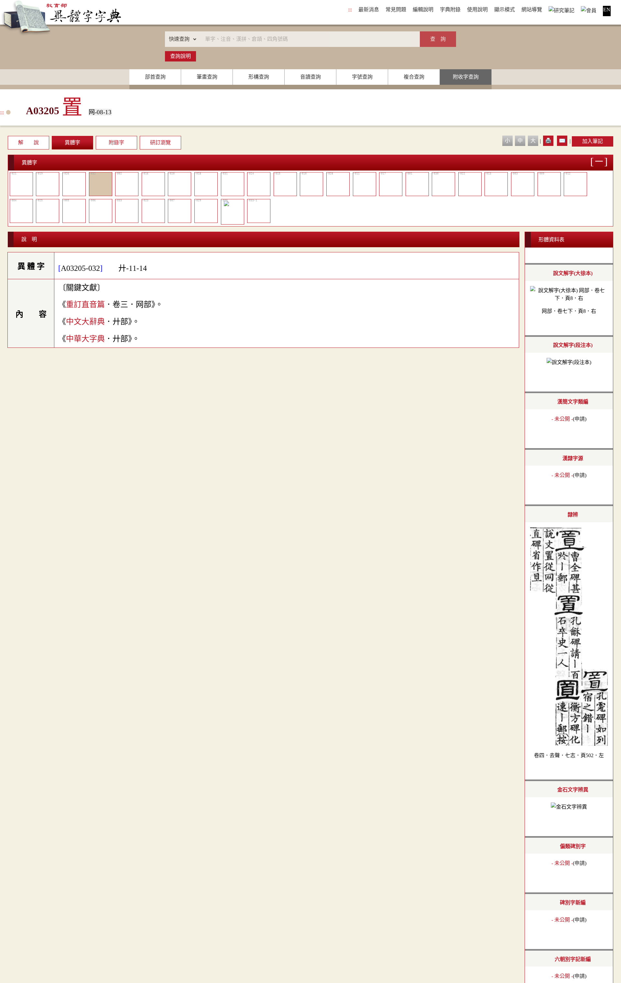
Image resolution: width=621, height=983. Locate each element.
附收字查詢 (466, 77)
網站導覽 (531, 9)
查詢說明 (180, 56)
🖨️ (548, 140)
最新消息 (368, 9)
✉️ (562, 140)
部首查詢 (155, 77)
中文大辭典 (85, 321)
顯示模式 (504, 9)
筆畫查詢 (207, 77)
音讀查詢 (310, 77)
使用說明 (477, 9)
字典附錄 (450, 9)
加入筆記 (592, 141)
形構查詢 (258, 77)
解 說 (28, 142)
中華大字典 (85, 339)
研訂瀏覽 (160, 142)
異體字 (72, 142)
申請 (579, 419)
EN (606, 9)
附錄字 (116, 142)
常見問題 (396, 9)
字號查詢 (362, 77)
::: (350, 9)
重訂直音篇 (85, 304)
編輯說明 (423, 9)
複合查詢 (414, 77)
